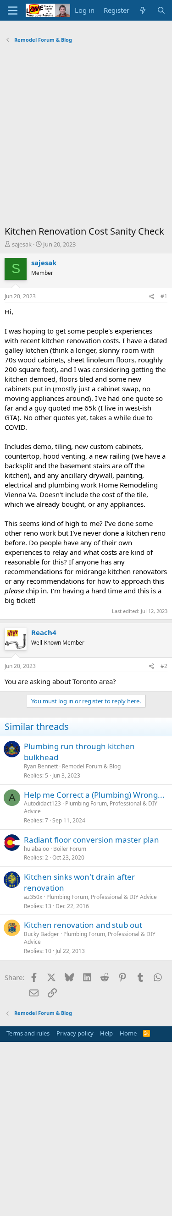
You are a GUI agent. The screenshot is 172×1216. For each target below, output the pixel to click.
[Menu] (12, 10)
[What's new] (143, 10)
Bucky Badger (41, 934)
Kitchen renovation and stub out (83, 925)
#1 (164, 296)
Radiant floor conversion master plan (91, 839)
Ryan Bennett (41, 766)
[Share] (151, 296)
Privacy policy (75, 1033)
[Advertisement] (86, 137)
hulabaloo (36, 849)
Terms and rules (28, 1033)
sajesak (22, 244)
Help (106, 1033)
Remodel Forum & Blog (91, 766)
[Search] (161, 10)
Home (128, 1033)
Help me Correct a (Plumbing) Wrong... (94, 794)
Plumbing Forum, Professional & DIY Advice (90, 807)
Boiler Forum (69, 849)
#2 (164, 666)
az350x (33, 897)
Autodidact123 (42, 803)
